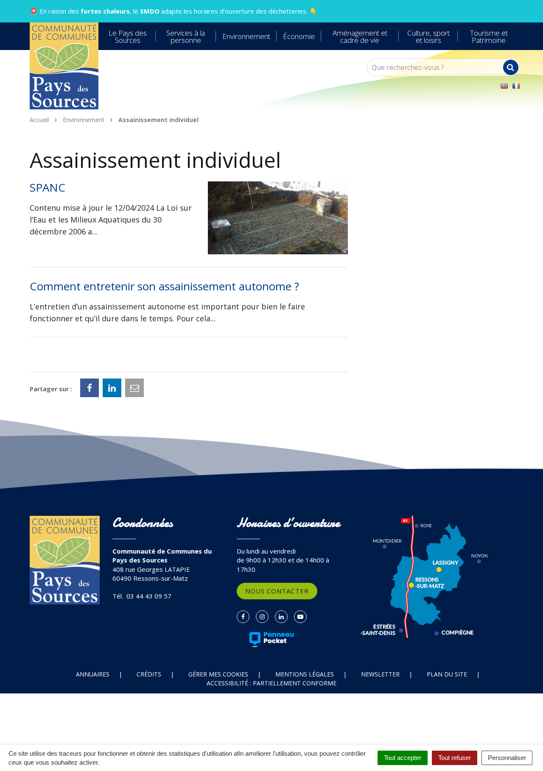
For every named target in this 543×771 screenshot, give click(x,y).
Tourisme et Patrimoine (489, 36)
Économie (299, 36)
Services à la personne (185, 36)
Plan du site (447, 674)
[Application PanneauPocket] (272, 639)
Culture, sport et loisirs (428, 36)
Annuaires (92, 674)
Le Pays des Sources (128, 36)
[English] (504, 86)
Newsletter (380, 674)
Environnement (246, 36)
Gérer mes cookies (218, 674)
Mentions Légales (304, 674)
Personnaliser (507, 757)
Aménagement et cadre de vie (360, 36)
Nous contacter (277, 591)
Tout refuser (454, 757)
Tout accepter (402, 757)
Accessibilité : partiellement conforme (271, 683)
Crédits (149, 674)
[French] (516, 86)
